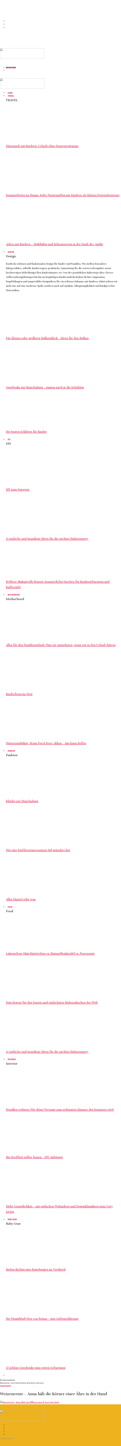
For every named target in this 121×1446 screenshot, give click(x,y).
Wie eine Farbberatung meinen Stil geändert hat (38, 850)
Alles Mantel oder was (21, 899)
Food (10, 907)
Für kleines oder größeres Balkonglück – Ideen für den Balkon (47, 338)
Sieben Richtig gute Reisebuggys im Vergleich (36, 1269)
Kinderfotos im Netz (19, 694)
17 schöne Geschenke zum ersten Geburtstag (35, 1368)
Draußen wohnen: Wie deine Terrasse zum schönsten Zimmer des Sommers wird (60, 1109)
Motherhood (14, 594)
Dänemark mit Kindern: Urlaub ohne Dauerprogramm (42, 146)
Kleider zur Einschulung (22, 801)
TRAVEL (11, 96)
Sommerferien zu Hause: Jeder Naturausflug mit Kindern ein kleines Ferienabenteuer (63, 195)
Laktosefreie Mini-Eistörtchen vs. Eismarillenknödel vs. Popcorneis (50, 953)
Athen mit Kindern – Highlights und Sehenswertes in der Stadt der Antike (54, 244)
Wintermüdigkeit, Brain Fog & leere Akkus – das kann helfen (46, 743)
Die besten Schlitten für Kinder (26, 432)
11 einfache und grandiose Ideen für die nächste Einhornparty (47, 539)
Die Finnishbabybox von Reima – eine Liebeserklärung (42, 1319)
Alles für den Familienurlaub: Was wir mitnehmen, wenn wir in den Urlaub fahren (61, 645)
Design (11, 252)
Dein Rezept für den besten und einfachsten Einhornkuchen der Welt (52, 1002)
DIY (9, 439)
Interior (12, 1059)
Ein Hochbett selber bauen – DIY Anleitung (34, 1157)
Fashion (11, 751)
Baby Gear (12, 1219)
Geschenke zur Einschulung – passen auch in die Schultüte (45, 387)
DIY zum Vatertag (17, 489)
